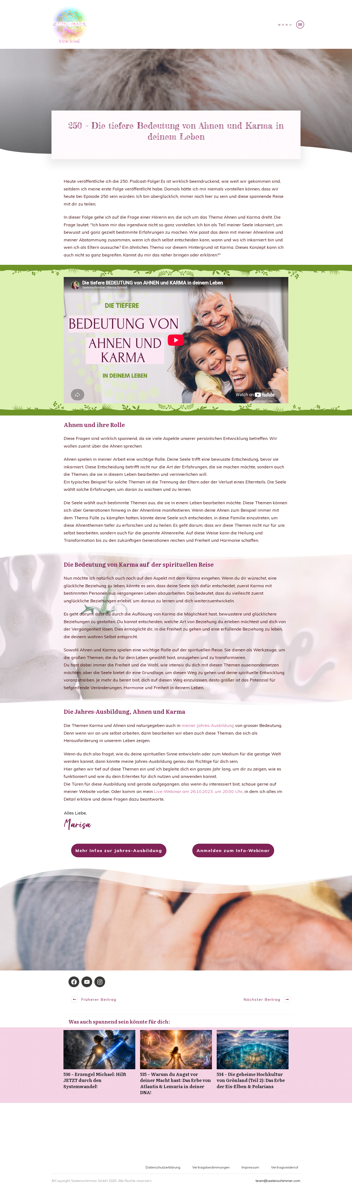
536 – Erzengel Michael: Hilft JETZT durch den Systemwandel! (99, 1065)
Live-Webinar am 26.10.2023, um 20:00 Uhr (198, 791)
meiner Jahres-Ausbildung (208, 725)
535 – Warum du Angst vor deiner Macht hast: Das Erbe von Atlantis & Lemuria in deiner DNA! (176, 1065)
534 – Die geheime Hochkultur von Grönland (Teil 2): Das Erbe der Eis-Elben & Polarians (253, 1065)
